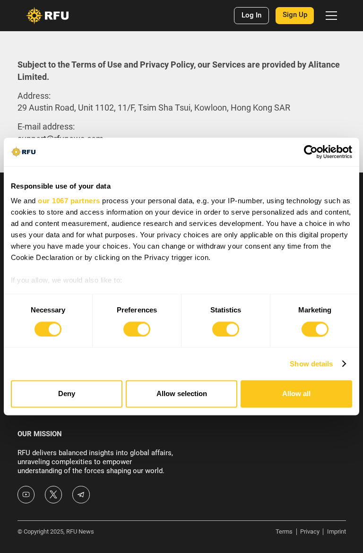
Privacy (310, 531)
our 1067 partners (69, 201)
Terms (284, 531)
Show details (311, 364)
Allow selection (181, 394)
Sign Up (295, 14)
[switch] (136, 329)
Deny (66, 394)
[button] (329, 15)
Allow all (296, 394)
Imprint (336, 531)
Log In (251, 15)
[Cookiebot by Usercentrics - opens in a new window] (310, 152)
